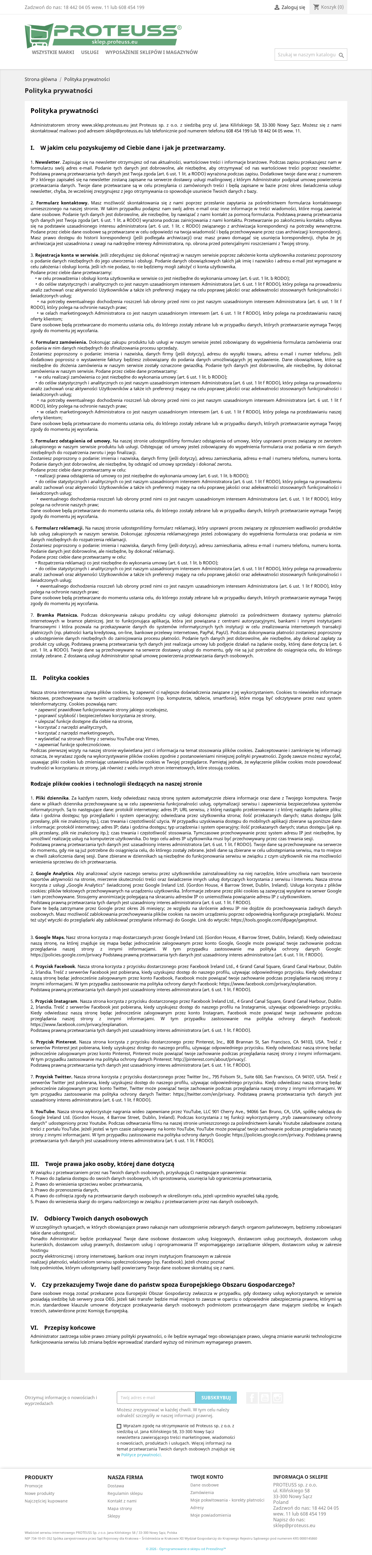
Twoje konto (206, 1477)
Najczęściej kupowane (46, 1501)
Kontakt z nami (122, 1501)
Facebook (252, 1398)
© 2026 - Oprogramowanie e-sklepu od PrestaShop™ (186, 1549)
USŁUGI (90, 52)
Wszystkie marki (53, 52)
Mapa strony (120, 1508)
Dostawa (116, 1486)
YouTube (265, 1398)
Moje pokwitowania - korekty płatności (227, 1500)
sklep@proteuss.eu (294, 1525)
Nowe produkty (39, 1493)
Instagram (277, 1398)
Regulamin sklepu (125, 1493)
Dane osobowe (204, 1485)
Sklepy (114, 1516)
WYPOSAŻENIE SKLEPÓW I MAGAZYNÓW (151, 52)
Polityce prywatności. (141, 1454)
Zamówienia (202, 1492)
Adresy (197, 1507)
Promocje (34, 1486)
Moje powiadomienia (210, 1515)
